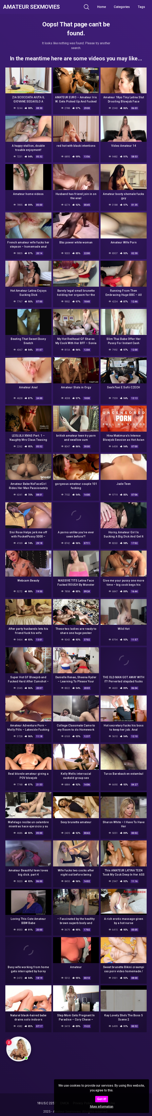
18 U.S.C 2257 (46, 1103)
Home (101, 7)
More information (101, 1106)
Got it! (101, 1099)
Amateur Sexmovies (31, 7)
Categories (122, 7)
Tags (141, 7)
